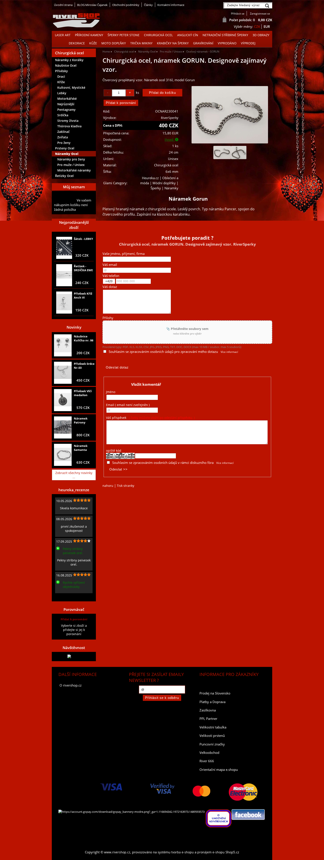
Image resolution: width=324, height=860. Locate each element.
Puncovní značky (212, 744)
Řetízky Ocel (64, 176)
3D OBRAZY (261, 35)
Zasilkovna (207, 710)
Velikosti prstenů (212, 735)
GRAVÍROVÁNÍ (203, 43)
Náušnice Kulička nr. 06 (83, 338)
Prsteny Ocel (64, 148)
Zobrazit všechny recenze (72, 597)
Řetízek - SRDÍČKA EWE (83, 268)
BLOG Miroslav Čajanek (92, 5)
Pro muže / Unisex (71, 165)
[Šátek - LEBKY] (64, 247)
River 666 (206, 761)
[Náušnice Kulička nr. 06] (63, 345)
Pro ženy (64, 143)
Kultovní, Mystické (71, 87)
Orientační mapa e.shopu (218, 769)
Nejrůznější (65, 104)
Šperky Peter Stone (124, 35)
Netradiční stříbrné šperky (225, 35)
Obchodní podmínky (125, 5)
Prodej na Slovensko (214, 693)
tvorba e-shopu (182, 852)
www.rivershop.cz (117, 852)
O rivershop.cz (71, 685)
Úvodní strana (63, 5)
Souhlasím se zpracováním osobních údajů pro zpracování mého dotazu (163, 351)
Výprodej (248, 43)
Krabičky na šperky (173, 43)
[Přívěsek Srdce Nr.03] (63, 373)
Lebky (61, 93)
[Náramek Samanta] (63, 455)
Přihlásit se (237, 13)
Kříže (61, 82)
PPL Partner (208, 718)
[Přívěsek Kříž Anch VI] (64, 302)
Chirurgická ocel (158, 35)
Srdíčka (62, 115)
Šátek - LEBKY (83, 239)
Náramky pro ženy (71, 159)
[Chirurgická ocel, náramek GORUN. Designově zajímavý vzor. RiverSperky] (230, 114)
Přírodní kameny (89, 35)
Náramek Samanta (81, 448)
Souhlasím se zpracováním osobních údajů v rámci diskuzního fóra (163, 462)
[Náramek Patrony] (63, 427)
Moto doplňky (113, 43)
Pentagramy (66, 109)
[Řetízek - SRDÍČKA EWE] (64, 275)
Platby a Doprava (212, 702)
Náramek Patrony (81, 420)
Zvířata (62, 137)
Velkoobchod (209, 752)
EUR (267, 26)
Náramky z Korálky (69, 60)
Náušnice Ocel (65, 65)
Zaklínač (63, 132)
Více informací (229, 352)
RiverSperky (169, 118)
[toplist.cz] (73, 656)
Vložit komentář (146, 384)
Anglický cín (187, 35)
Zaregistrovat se (260, 13)
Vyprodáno (227, 43)
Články (148, 5)
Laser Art (63, 35)
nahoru (107, 486)
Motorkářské (67, 98)
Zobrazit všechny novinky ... (73, 475)
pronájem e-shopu (211, 852)
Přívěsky (61, 71)
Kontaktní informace (170, 5)
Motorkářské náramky (74, 170)
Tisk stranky (125, 486)
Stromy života (67, 121)
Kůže (93, 43)
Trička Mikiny (141, 43)
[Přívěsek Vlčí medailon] (63, 400)
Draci (61, 76)
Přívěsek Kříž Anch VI (83, 295)
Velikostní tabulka (212, 727)
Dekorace (77, 43)
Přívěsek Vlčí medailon (83, 393)
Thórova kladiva (69, 126)
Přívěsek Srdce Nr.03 (84, 366)
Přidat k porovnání (74, 619)
